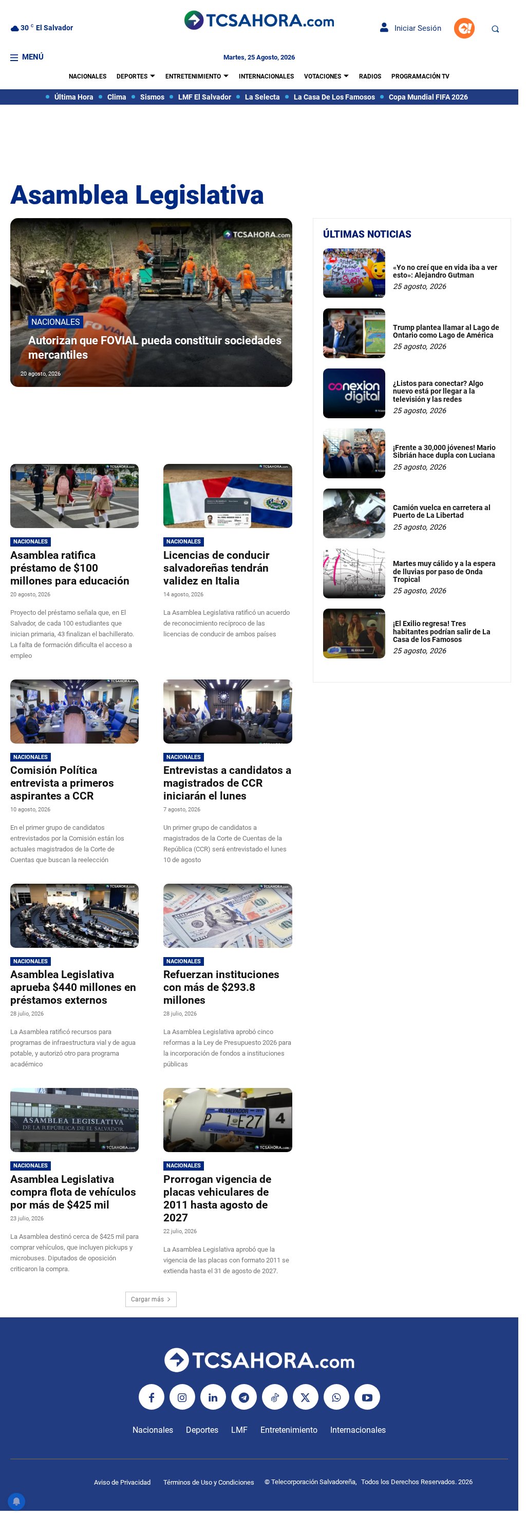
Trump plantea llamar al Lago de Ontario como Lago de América (446, 331)
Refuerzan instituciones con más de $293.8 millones (221, 987)
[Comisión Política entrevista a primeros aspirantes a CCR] (74, 711)
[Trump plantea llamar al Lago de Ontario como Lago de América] (354, 333)
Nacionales (55, 322)
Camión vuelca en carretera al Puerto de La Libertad (442, 511)
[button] (495, 29)
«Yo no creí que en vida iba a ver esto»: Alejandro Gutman (445, 271)
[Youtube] (367, 1397)
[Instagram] (182, 1397)
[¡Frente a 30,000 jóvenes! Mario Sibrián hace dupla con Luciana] (354, 453)
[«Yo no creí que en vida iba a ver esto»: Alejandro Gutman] (354, 273)
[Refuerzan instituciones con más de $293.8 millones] (227, 916)
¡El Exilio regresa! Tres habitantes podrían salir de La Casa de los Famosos (442, 631)
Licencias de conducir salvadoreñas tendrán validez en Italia (216, 568)
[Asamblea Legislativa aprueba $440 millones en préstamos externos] (74, 916)
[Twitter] (305, 1397)
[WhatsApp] (336, 1397)
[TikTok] (275, 1397)
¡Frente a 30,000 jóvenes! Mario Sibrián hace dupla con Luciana (444, 451)
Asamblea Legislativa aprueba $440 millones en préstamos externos (73, 987)
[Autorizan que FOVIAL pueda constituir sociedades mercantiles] (151, 302)
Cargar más (147, 1299)
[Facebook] (151, 1397)
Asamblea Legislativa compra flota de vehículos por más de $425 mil (73, 1192)
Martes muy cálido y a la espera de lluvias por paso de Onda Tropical (444, 571)
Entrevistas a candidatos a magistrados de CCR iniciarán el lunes (227, 783)
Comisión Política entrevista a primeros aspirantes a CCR (62, 783)
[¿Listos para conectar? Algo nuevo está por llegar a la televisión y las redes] (354, 393)
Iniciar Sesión (414, 28)
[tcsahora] (259, 21)
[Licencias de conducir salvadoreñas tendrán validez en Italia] (227, 496)
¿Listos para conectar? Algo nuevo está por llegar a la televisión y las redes (438, 391)
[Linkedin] (213, 1397)
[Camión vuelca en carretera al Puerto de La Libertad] (354, 513)
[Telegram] (244, 1397)
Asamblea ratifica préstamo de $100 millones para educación (69, 568)
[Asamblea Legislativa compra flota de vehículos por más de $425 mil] (74, 1120)
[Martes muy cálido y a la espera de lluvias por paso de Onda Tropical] (354, 573)
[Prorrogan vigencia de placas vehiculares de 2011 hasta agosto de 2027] (227, 1120)
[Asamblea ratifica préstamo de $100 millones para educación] (74, 496)
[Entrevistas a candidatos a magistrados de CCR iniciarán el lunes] (227, 711)
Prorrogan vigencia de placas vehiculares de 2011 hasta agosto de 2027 (217, 1198)
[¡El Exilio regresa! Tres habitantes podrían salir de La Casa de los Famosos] (354, 633)
